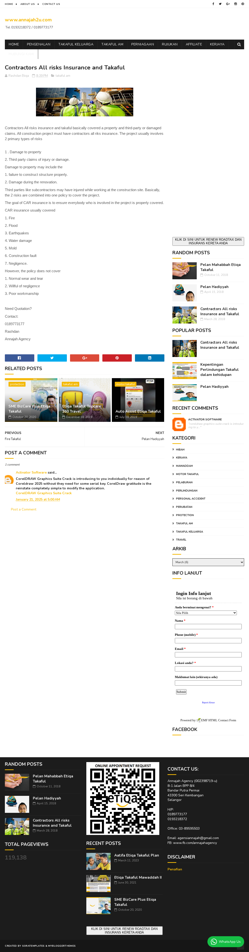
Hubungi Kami (21, 54)
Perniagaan (142, 44)
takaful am (63, 76)
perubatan (184, 507)
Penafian (175, 869)
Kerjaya (217, 44)
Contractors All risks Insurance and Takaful (219, 311)
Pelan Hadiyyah (214, 286)
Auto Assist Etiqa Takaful (138, 411)
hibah (180, 449)
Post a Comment (23, 509)
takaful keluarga (189, 532)
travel (181, 540)
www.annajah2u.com (28, 20)
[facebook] (213, 4)
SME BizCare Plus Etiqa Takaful (29, 409)
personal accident (190, 499)
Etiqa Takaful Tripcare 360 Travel (81, 409)
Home (9, 4)
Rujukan (170, 44)
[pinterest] (243, 4)
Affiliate (194, 44)
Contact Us (51, 4)
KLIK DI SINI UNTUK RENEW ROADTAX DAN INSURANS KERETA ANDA (208, 241)
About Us (27, 4)
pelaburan (184, 482)
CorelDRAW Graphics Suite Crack (44, 493)
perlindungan (186, 491)
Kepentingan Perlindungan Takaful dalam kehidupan (219, 369)
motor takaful (125, 384)
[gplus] (227, 4)
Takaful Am (112, 44)
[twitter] (220, 4)
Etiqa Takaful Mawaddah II (138, 877)
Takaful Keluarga (75, 44)
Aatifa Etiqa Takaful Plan (136, 855)
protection (17, 384)
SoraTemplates (33, 946)
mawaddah (184, 466)
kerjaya (181, 457)
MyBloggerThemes (62, 946)
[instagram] (236, 4)
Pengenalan (38, 44)
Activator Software (31, 472)
